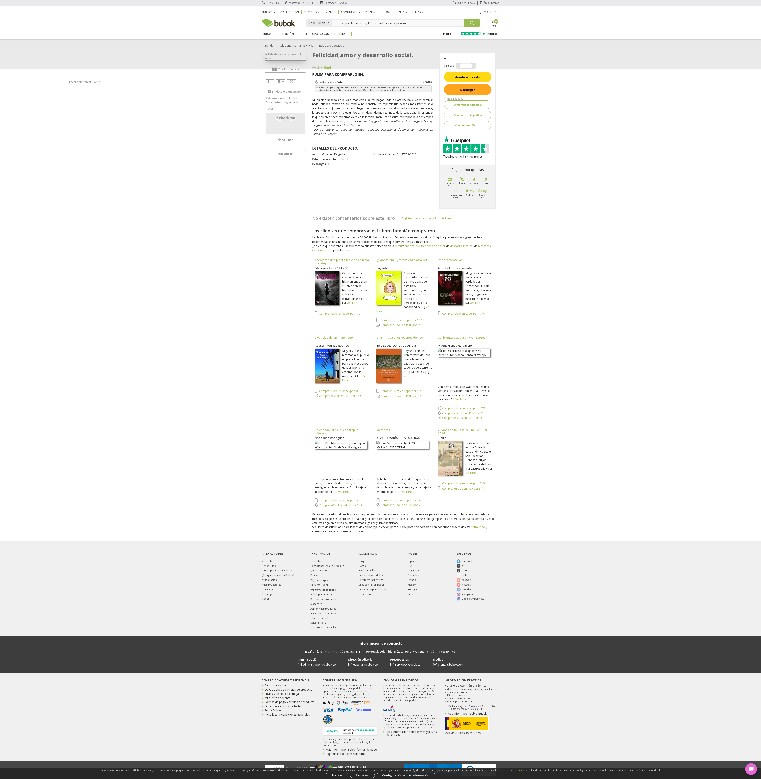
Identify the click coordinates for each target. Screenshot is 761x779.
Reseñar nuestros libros (323, 599)
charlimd (285, 139)
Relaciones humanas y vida (296, 45)
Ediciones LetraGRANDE (331, 268)
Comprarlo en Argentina (467, 115)
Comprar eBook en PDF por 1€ (339, 396)
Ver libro (352, 303)
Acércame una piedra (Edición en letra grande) (342, 261)
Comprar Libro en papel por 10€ (402, 320)
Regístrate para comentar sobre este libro (426, 218)
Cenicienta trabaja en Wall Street (461, 337)
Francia (412, 580)
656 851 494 (352, 652)
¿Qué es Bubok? (466, 3)
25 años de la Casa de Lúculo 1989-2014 (463, 431)
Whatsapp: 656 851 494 (302, 3)
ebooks (409, 246)
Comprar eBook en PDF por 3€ (462, 488)
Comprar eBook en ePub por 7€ (462, 413)
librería (399, 246)
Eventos (330, 12)
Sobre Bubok (273, 710)
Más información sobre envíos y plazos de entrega (411, 733)
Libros (267, 34)
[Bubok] (278, 23)
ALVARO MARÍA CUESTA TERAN (398, 438)
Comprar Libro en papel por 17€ (339, 313)
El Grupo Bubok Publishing (325, 34)
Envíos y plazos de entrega (282, 694)
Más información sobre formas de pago (351, 749)
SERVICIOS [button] (310, 12)
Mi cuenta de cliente (277, 698)
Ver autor (285, 154)
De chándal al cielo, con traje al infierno (337, 431)
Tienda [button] (400, 12)
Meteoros (383, 430)
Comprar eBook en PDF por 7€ (461, 418)
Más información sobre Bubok (467, 713)
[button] (489, 12)
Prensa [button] (370, 12)
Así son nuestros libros (323, 608)
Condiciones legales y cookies (327, 566)
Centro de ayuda (275, 685)
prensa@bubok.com (451, 664)
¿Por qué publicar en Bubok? (278, 575)
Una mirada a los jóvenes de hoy (399, 337)
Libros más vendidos (371, 575)
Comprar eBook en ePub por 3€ (340, 505)
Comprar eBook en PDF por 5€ (401, 396)
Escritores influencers (371, 580)
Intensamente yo (450, 260)
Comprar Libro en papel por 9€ (338, 391)
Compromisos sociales (323, 627)
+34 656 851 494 (446, 652)
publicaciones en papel (430, 246)
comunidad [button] (349, 12)
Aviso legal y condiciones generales (287, 714)
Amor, (270, 102)
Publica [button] (267, 12)
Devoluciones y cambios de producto (288, 689)
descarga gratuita (461, 246)
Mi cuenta (267, 561)
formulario (478, 527)
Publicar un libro (368, 570)
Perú (410, 594)
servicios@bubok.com (409, 664)
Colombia (413, 575)
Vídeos (265, 598)
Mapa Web (316, 604)
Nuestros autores (271, 584)
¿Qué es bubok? (319, 618)
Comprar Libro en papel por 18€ (340, 500)
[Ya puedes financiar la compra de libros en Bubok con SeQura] (350, 731)
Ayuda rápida (269, 580)
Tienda (269, 45)
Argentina (413, 570)
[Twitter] (291, 81)
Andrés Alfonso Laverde (455, 268)
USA (410, 566)
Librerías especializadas (372, 589)
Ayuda (344, 2)
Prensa (314, 575)
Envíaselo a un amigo (286, 91)
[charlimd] (285, 117)
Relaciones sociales (331, 45)
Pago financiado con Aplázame (345, 754)
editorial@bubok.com (366, 664)
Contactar (330, 3)
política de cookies (519, 770)
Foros (362, 566)
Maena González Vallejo (455, 345)
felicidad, (292, 98)
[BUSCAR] (472, 23)
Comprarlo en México (467, 125)
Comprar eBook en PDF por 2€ (401, 325)
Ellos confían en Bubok (371, 584)
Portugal (412, 589)
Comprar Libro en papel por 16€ (402, 391)
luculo (442, 438)
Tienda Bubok (269, 566)
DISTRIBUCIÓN (289, 12)
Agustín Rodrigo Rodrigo (332, 345)
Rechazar (362, 775)
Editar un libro (318, 622)
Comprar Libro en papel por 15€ (463, 483)
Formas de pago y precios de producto (290, 702)
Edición (288, 34)
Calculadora (268, 589)
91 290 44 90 (273, 3)
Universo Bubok (319, 585)
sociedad (294, 102)
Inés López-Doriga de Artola (396, 345)
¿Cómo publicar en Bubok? (277, 570)
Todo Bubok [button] (317, 23)
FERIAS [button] (416, 12)
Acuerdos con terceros (323, 613)
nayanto (382, 268)
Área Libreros (491, 3)
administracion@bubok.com (320, 664)
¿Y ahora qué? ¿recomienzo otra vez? (402, 260)
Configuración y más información (406, 775)
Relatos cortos (367, 594)
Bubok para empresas (323, 594)
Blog (386, 12)
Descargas (267, 594)
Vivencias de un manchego (334, 337)
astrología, (281, 102)
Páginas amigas (319, 580)
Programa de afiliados (323, 589)
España (412, 561)
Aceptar (336, 775)
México (412, 584)
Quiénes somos (319, 570)
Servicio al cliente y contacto (283, 706)
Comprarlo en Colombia (468, 104)
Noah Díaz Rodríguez (329, 438)
